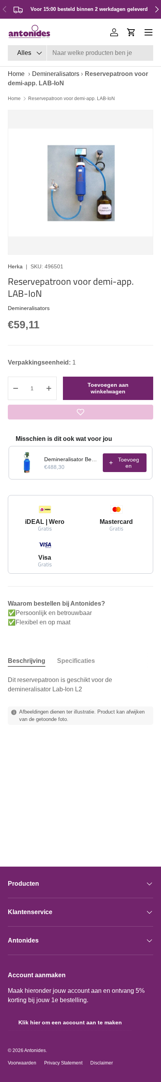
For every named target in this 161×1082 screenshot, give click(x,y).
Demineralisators (55, 73)
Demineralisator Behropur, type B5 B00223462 (71, 459)
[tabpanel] (80, 684)
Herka (15, 266)
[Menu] (148, 32)
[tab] (26, 661)
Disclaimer (101, 1063)
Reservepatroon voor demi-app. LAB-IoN (71, 98)
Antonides (35, 1050)
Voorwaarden (22, 1063)
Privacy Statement (63, 1063)
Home (16, 73)
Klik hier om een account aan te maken (70, 1022)
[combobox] (80, 53)
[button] (131, 32)
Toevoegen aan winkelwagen (108, 388)
